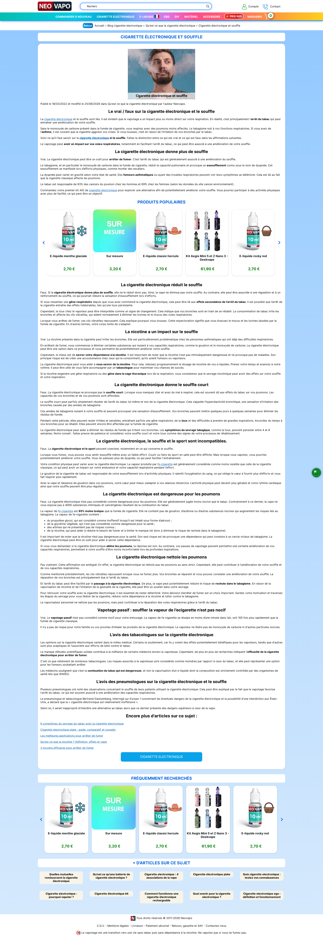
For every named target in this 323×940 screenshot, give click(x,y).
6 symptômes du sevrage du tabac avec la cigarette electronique (82, 723)
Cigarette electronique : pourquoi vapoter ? (61, 895)
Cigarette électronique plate (211, 874)
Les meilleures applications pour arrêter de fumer (71, 735)
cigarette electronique (103, 190)
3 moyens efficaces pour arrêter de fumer (67, 747)
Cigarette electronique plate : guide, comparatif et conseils (78, 729)
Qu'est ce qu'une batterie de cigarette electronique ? (111, 876)
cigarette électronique (58, 119)
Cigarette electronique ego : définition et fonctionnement (262, 895)
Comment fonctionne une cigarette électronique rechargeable (161, 897)
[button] (316, 473)
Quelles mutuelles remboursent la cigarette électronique (61, 878)
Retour (88, 25)
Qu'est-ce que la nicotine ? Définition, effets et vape (73, 741)
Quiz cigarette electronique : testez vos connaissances (262, 876)
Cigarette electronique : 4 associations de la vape (161, 876)
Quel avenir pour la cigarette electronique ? (211, 895)
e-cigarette (165, 464)
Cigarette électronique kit (111, 893)
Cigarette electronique (115, 16)
